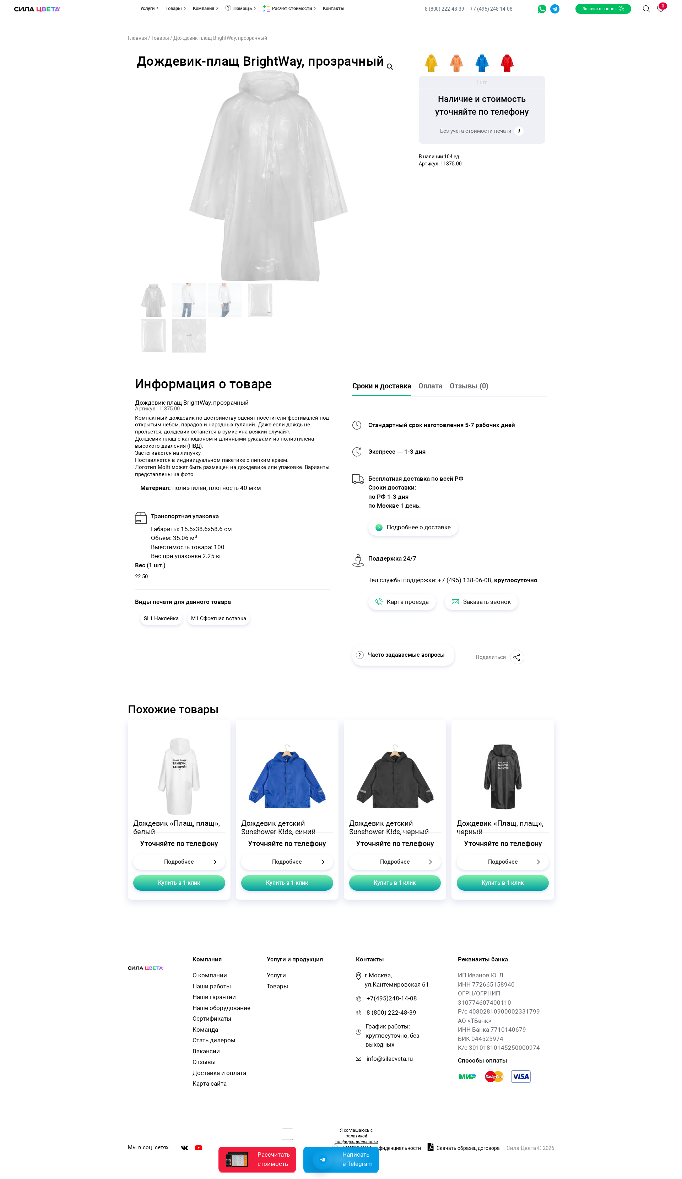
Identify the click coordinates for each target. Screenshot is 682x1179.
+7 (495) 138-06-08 (464, 580)
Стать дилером (214, 1040)
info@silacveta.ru (390, 1058)
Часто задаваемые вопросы (406, 654)
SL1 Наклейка (161, 618)
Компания (203, 8)
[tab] (385, 386)
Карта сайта (210, 1083)
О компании (210, 975)
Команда (205, 1029)
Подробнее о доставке (419, 527)
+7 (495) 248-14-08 (491, 9)
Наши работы (212, 986)
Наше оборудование (221, 1007)
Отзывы (204, 1061)
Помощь (242, 8)
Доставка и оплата (219, 1072)
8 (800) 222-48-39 (445, 9)
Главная (137, 38)
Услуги (147, 8)
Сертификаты (212, 1018)
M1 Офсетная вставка (218, 618)
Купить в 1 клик (179, 882)
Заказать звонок (600, 8)
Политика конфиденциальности (383, 1148)
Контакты (334, 8)
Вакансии (206, 1051)
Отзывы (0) (469, 386)
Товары (174, 8)
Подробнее (179, 861)
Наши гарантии (214, 996)
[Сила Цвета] (37, 8)
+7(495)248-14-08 (392, 998)
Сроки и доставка (381, 386)
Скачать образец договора (467, 1148)
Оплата (430, 386)
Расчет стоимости (292, 8)
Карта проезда (408, 601)
